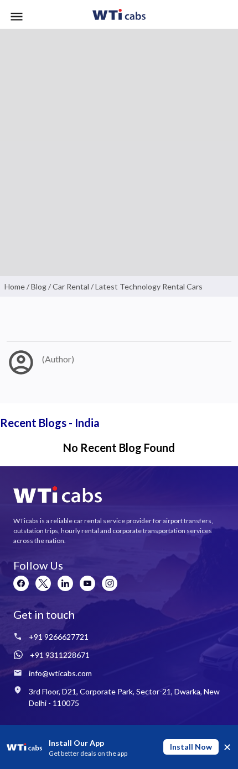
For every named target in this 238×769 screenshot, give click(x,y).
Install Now (191, 746)
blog (38, 286)
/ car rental (67, 286)
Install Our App (76, 742)
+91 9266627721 (59, 636)
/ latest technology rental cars (146, 286)
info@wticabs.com (60, 673)
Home (14, 286)
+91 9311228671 (60, 655)
